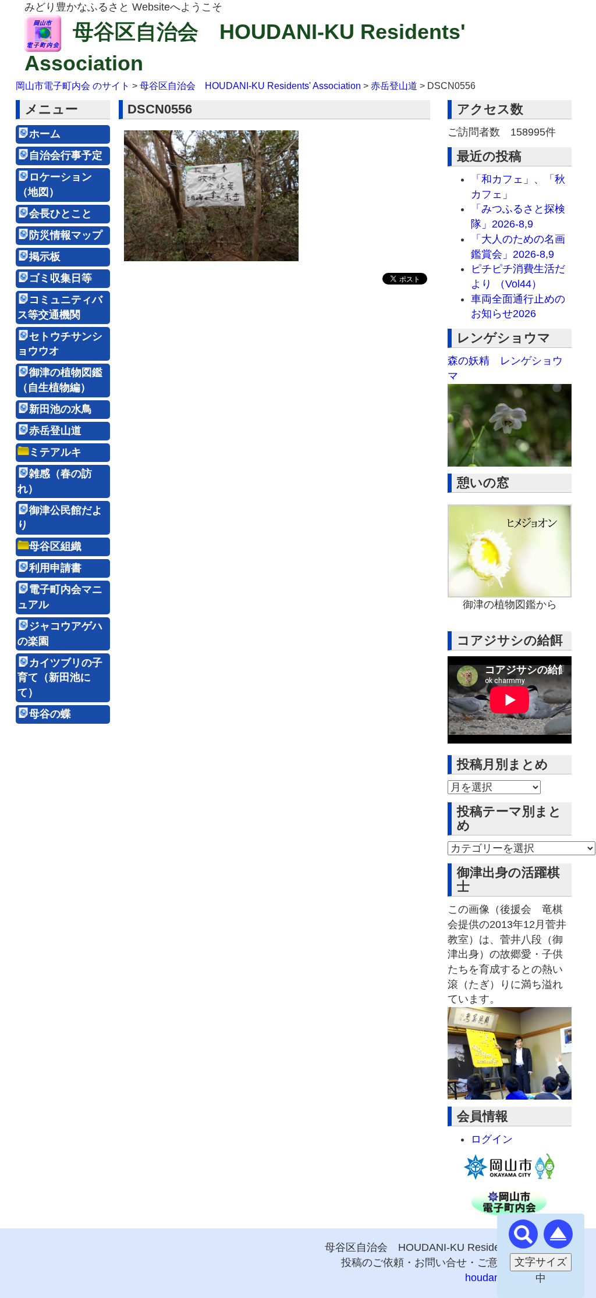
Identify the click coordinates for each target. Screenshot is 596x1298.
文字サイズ (541, 1262)
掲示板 (45, 256)
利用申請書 (55, 568)
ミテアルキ (55, 452)
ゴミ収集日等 (60, 278)
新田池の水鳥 (60, 409)
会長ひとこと (60, 213)
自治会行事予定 (65, 155)
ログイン (492, 1139)
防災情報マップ (65, 235)
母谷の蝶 (50, 714)
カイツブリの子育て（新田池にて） (59, 677)
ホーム (45, 134)
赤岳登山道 (55, 430)
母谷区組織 (55, 546)
